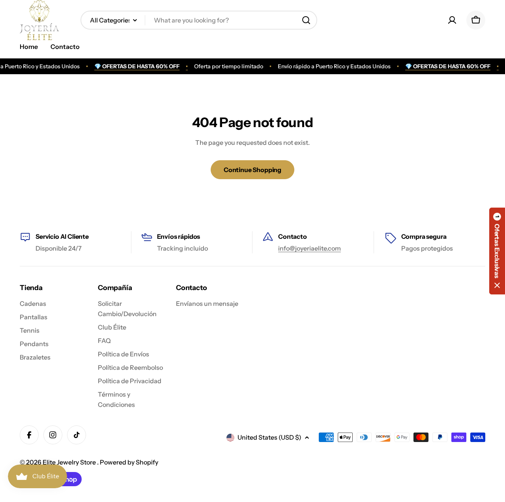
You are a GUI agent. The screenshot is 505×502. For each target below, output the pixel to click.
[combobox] (198, 20)
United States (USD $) (269, 437)
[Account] (452, 20)
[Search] (306, 20)
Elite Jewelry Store (70, 462)
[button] (497, 251)
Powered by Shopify (129, 462)
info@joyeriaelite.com (309, 248)
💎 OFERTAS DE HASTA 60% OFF (134, 66)
